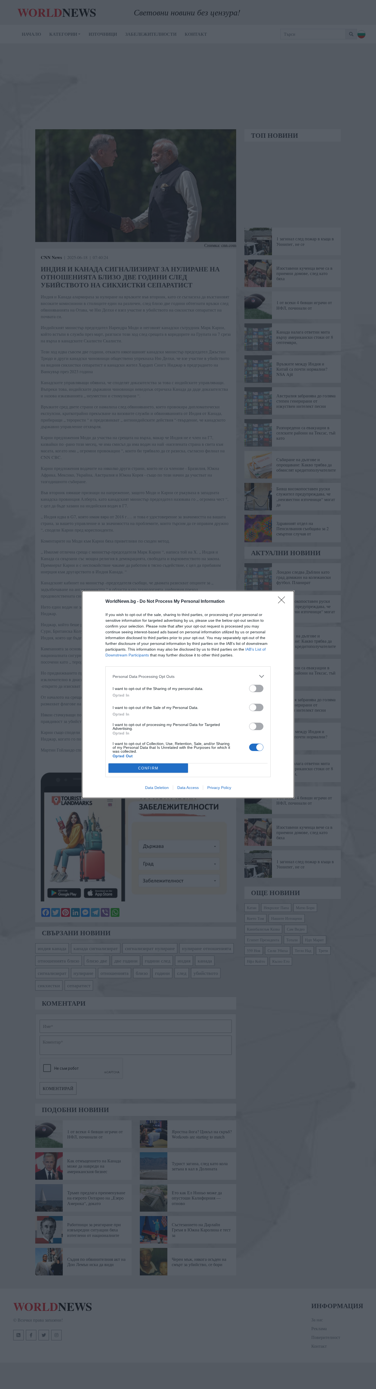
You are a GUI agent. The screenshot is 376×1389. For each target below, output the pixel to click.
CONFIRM (148, 768)
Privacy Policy (219, 787)
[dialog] (188, 694)
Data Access (188, 787)
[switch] (256, 688)
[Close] (283, 601)
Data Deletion (157, 787)
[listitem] (188, 676)
